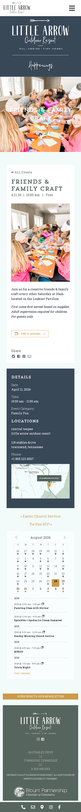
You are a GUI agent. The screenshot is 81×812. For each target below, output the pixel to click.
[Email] (29, 356)
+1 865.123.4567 (22, 459)
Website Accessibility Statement (40, 779)
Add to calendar (30, 333)
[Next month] (65, 537)
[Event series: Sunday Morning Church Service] (43, 632)
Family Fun (20, 413)
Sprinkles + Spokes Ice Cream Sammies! (38, 620)
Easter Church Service (41, 516)
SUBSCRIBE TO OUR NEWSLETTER (40, 696)
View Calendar (22, 673)
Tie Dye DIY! (39, 524)
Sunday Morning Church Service (34, 635)
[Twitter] (13, 356)
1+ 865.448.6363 (40, 769)
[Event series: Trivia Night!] (42, 663)
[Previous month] (16, 537)
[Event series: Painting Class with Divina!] (42, 604)
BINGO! (18, 651)
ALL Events (23, 172)
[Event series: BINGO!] (42, 647)
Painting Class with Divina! (31, 607)
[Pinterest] (24, 356)
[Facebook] (18, 356)
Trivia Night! (22, 667)
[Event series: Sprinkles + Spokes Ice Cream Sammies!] (43, 616)
